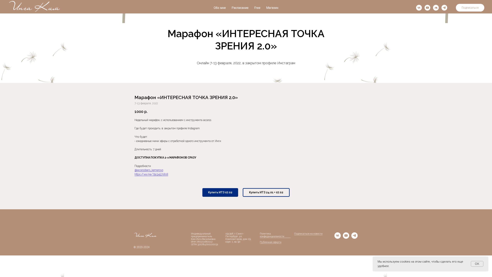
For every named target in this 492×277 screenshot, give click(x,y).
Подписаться (470, 7)
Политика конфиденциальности (272, 235)
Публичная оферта (270, 242)
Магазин (272, 8)
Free (257, 8)
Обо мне (220, 8)
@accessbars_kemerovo (149, 170)
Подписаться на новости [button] (308, 233)
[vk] (419, 8)
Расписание (240, 8)
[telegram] (444, 8)
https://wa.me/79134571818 (151, 174)
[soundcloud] (436, 8)
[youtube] (427, 8)
